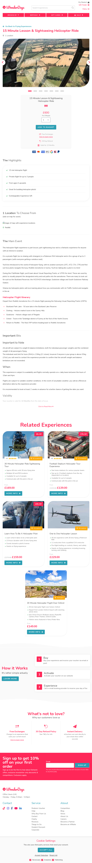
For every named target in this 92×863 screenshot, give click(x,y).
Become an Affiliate (68, 824)
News (62, 813)
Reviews (35, 822)
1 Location (9, 35)
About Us (64, 816)
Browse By (12, 15)
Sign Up (82, 765)
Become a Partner (67, 822)
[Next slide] (89, 62)
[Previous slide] (2, 62)
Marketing (59, 860)
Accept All (46, 850)
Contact (34, 816)
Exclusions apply (20, 775)
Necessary (36, 860)
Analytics (47, 860)
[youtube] (16, 808)
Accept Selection (41, 855)
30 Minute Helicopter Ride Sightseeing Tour (22, 465)
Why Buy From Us (39, 813)
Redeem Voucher (38, 808)
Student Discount (38, 827)
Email (48, 761)
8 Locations (82, 528)
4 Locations (37, 528)
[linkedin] (20, 808)
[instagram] (8, 808)
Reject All (53, 855)
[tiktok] (4, 808)
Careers (63, 819)
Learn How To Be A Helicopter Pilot (20, 533)
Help (33, 811)
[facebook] (12, 808)
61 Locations (37, 458)
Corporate (35, 830)
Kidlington (60, 598)
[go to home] (13, 8)
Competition (65, 808)
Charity (34, 819)
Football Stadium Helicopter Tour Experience (65, 465)
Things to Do (37, 824)
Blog (62, 811)
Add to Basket (46, 127)
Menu (84, 9)
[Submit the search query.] (73, 8)
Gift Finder (83, 5)
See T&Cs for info (46, 734)
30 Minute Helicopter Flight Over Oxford (45, 603)
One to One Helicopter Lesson (63, 533)
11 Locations (82, 458)
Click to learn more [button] (46, 137)
